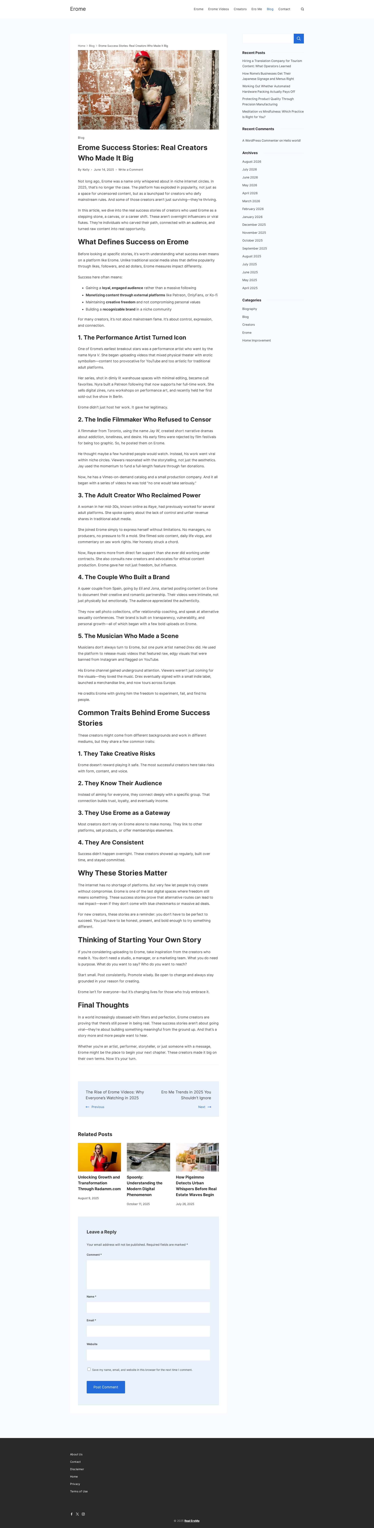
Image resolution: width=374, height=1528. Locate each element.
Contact (284, 9)
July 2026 (249, 169)
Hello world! (292, 140)
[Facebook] (71, 1514)
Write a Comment (130, 170)
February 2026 (253, 209)
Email (91, 1320)
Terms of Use (79, 1491)
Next (201, 1107)
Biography (249, 309)
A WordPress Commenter (260, 140)
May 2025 (249, 280)
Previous (98, 1107)
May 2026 (249, 185)
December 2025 (254, 225)
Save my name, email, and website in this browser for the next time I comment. (142, 1369)
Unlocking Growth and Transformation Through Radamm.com (99, 1183)
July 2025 (249, 264)
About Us (76, 1454)
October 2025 (252, 240)
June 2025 (250, 272)
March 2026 (251, 201)
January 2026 (252, 217)
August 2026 (251, 161)
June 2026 (250, 177)
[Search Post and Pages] (302, 9)
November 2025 (254, 233)
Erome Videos (218, 9)
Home (74, 1476)
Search (299, 38)
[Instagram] (83, 1514)
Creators (240, 9)
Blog (270, 9)
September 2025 (254, 248)
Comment (94, 1254)
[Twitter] (77, 1514)
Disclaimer (77, 1469)
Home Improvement (256, 340)
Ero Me (256, 9)
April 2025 (250, 288)
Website (92, 1344)
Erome (78, 9)
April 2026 (250, 193)
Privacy (75, 1484)
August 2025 (251, 256)
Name (91, 1296)
